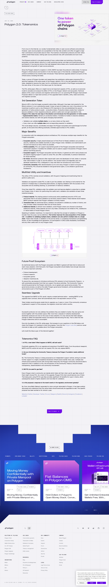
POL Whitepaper (27, 565)
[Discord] (83, 528)
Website (24, 394)
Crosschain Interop (9, 540)
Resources (25, 573)
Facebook (78, 394)
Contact (61, 543)
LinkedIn (24, 396)
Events (42, 540)
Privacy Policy (44, 570)
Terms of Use (44, 567)
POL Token (61, 548)
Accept (101, 582)
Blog (24, 559)
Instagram (71, 394)
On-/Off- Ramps (9, 545)
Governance (44, 548)
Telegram (53, 394)
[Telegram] (88, 528)
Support (43, 543)
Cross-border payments (28, 538)
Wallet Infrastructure (9, 543)
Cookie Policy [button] (87, 578)
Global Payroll (26, 545)
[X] (78, 528)
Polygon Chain (8, 538)
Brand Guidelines (63, 545)
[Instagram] (104, 528)
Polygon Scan (62, 559)
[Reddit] (93, 528)
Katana (6, 570)
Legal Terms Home (45, 565)
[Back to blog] (6, 7)
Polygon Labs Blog (71, 325)
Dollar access (26, 551)
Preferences (82, 582)
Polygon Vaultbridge (9, 553)
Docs (42, 538)
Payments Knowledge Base (29, 562)
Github (42, 551)
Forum (47, 394)
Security (43, 553)
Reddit (59, 394)
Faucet (42, 556)
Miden (6, 562)
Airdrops (61, 557)
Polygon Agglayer (9, 551)
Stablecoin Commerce (28, 543)
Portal (60, 565)
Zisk (6, 567)
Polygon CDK (8, 548)
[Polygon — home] (11, 2)
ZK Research (26, 570)
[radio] (25, 528)
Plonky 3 (25, 567)
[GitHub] (99, 528)
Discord (64, 394)
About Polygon (62, 538)
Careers (61, 540)
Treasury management (28, 548)
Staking (61, 562)
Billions (6, 565)
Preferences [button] (88, 579)
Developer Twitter (38, 394)
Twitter (30, 394)
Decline (91, 582)
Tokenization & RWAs (28, 540)
